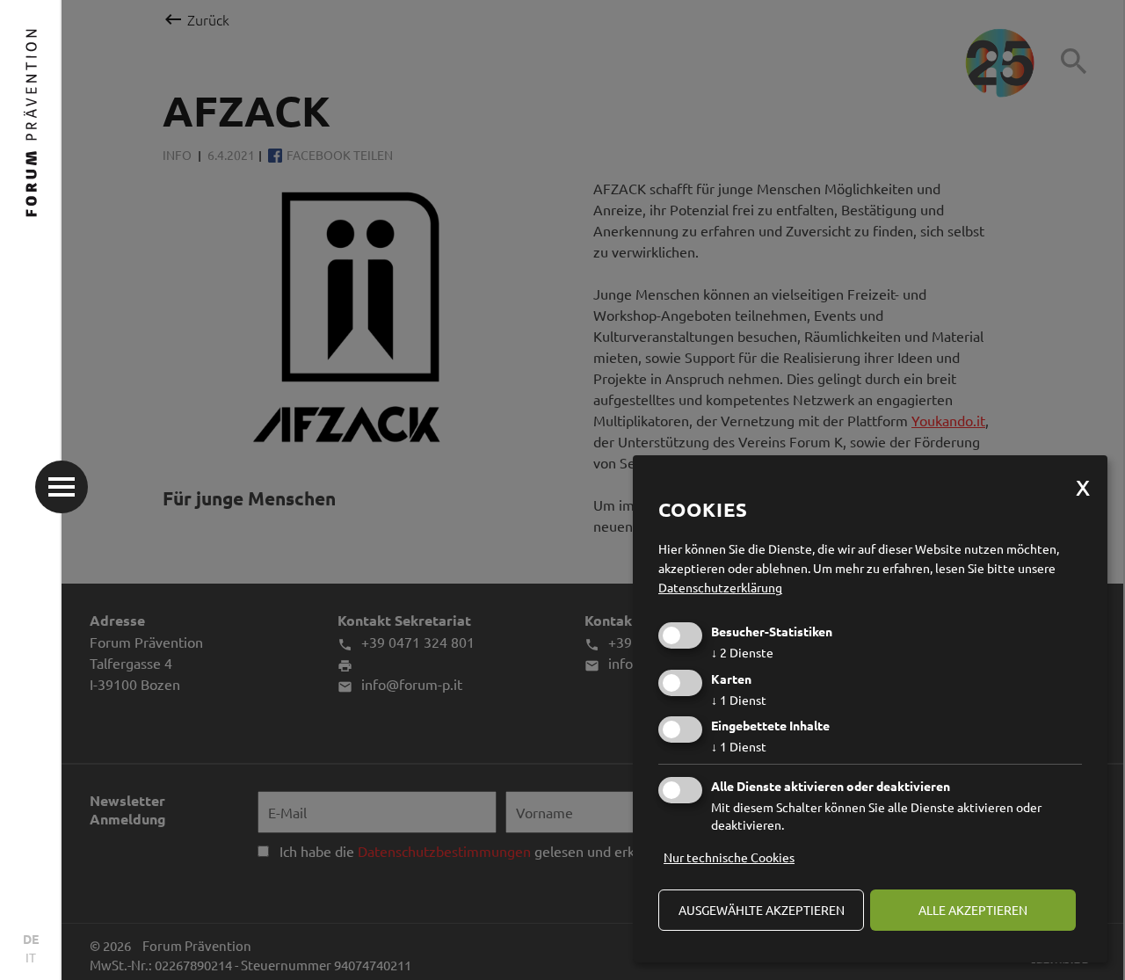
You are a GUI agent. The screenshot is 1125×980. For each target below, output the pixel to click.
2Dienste (742, 652)
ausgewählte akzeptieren (762, 910)
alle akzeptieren (972, 910)
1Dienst (738, 700)
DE (31, 939)
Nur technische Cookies (729, 857)
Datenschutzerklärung (720, 587)
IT (30, 957)
